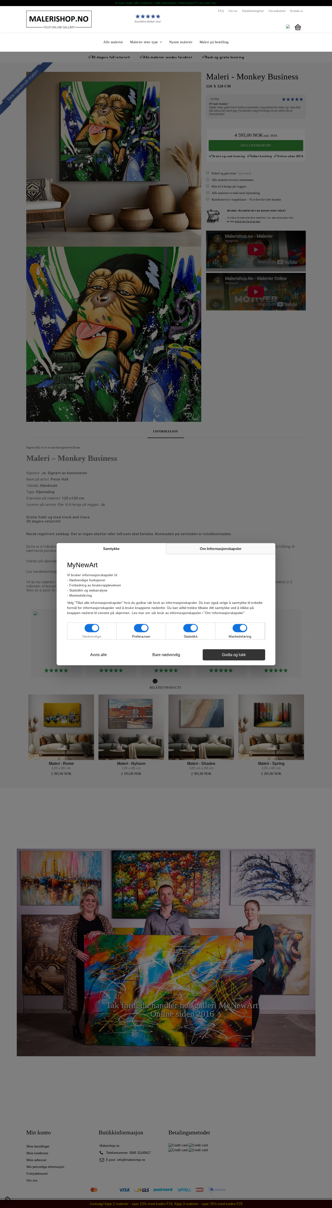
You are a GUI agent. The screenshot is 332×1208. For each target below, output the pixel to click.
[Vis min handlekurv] (297, 27)
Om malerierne (277, 11)
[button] (146, 42)
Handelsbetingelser (253, 11)
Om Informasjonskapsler (221, 548)
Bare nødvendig (166, 654)
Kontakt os (296, 11)
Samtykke (111, 548)
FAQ (221, 11)
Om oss (232, 11)
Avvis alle (98, 654)
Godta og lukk (234, 654)
